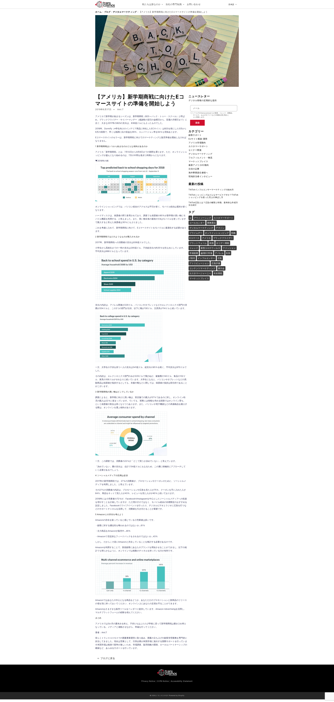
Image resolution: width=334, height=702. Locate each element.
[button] (152, 4)
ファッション (229, 248)
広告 (220, 258)
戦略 (233, 233)
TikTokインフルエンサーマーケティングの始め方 (211, 189)
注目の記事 (194, 168)
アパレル (219, 253)
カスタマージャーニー (200, 273)
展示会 (221, 268)
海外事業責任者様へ (198, 172)
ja (190, 217)
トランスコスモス (162, 695)
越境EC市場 (206, 253)
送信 (197, 122)
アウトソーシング (202, 217)
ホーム (98, 12)
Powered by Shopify (176, 695)
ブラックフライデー (223, 238)
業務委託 (211, 222)
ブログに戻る (107, 658)
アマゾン (220, 228)
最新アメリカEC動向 (199, 165)
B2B (228, 253)
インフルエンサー (206, 258)
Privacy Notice (148, 681)
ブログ (107, 12)
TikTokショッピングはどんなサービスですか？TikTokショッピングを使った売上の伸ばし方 (213, 196)
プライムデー (195, 233)
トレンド (193, 248)
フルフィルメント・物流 (200, 157)
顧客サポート (195, 135)
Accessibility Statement (182, 681)
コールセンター (197, 222)
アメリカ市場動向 (197, 142)
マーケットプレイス (198, 161)
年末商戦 (218, 273)
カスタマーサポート (198, 146)
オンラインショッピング (217, 233)
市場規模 (193, 253)
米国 (211, 243)
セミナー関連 (195, 150)
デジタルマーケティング (125, 12)
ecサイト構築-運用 (198, 139)
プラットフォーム (198, 243)
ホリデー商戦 (222, 243)
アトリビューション (199, 263)
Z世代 (192, 258)
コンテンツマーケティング (202, 268)
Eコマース (194, 238)
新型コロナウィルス (210, 248)
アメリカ (206, 238)
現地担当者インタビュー (200, 176)
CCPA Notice (163, 681)
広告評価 (215, 263)
